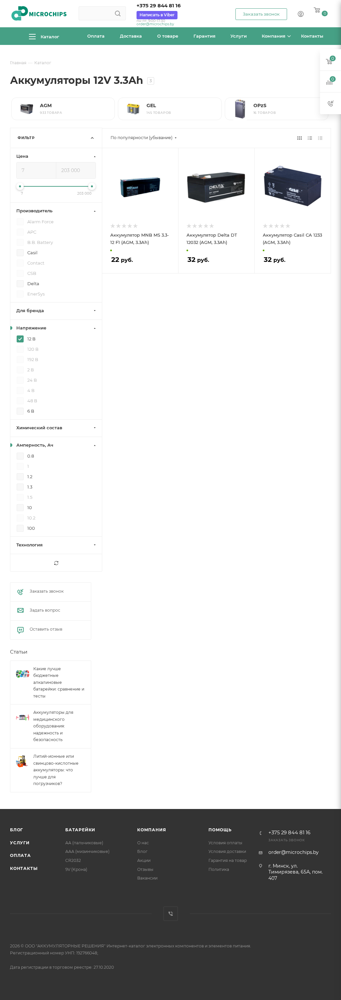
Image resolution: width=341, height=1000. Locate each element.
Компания (151, 829)
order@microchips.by (155, 24)
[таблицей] (320, 138)
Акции (144, 860)
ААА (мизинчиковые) (87, 851)
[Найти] (118, 13)
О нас (143, 842)
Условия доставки (227, 851)
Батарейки (80, 829)
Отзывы (145, 869)
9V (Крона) (76, 869)
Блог (16, 829)
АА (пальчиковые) (84, 842)
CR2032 (73, 860)
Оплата (20, 855)
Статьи (18, 652)
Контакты (23, 868)
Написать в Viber (157, 14)
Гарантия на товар (227, 860)
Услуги (20, 842)
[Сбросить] (56, 563)
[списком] (309, 138)
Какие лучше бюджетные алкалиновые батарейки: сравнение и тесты (58, 682)
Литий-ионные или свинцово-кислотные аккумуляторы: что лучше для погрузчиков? (56, 770)
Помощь (220, 829)
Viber (171, 913)
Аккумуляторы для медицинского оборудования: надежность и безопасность (53, 726)
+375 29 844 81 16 (159, 6)
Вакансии (147, 878)
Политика (218, 869)
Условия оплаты (225, 842)
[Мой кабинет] (301, 15)
